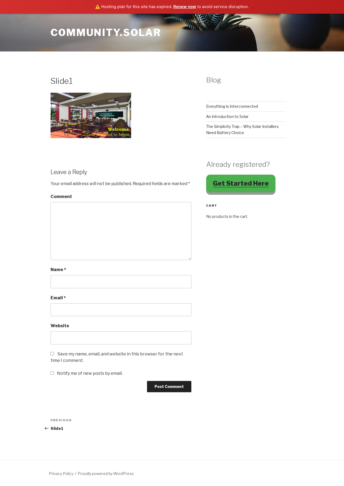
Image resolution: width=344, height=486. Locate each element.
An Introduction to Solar (227, 116)
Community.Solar (106, 32)
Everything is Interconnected (232, 106)
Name (58, 269)
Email (58, 297)
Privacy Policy (61, 473)
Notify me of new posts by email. (90, 373)
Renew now (184, 6)
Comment (61, 196)
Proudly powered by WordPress (106, 473)
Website (60, 325)
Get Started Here (241, 183)
